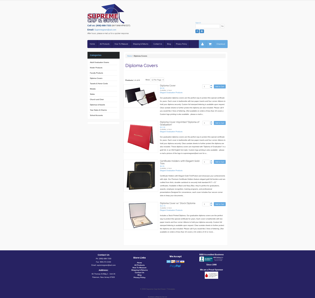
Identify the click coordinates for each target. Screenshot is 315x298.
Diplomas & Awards (97, 105)
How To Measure (121, 44)
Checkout (220, 44)
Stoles (92, 94)
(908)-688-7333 (105, 259)
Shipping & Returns (140, 44)
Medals (93, 89)
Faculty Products (96, 73)
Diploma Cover (168, 85)
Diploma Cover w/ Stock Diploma (177, 203)
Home (92, 44)
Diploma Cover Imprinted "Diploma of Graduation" (179, 123)
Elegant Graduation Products (171, 93)
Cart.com (164, 297)
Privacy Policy (181, 44)
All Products (105, 44)
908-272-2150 (105, 262)
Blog (169, 44)
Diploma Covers (96, 78)
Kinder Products (96, 68)
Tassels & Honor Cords (99, 84)
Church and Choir (97, 99)
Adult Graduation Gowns (99, 62)
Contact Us (157, 44)
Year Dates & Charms (98, 110)
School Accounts (96, 115)
